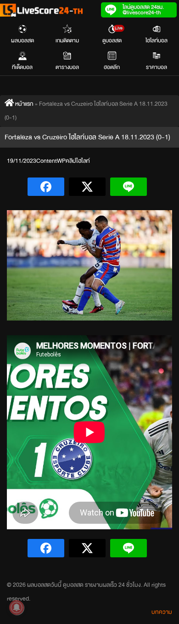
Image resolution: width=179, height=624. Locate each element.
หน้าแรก (24, 104)
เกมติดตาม (67, 40)
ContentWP (51, 161)
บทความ (161, 612)
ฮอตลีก (112, 67)
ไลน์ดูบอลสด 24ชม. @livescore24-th (143, 9)
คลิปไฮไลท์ (78, 161)
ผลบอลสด (22, 40)
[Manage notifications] (16, 607)
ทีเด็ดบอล (22, 67)
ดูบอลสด (112, 34)
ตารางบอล (67, 67)
